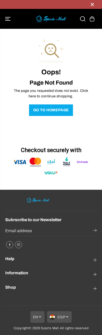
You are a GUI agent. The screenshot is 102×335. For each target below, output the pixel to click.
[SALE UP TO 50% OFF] (46, 4)
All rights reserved (74, 328)
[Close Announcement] (92, 4)
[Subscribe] (95, 231)
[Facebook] (9, 244)
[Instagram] (18, 244)
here (32, 96)
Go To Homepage (51, 110)
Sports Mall (50, 328)
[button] (8, 19)
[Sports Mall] (51, 19)
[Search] (82, 19)
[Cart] (92, 19)
